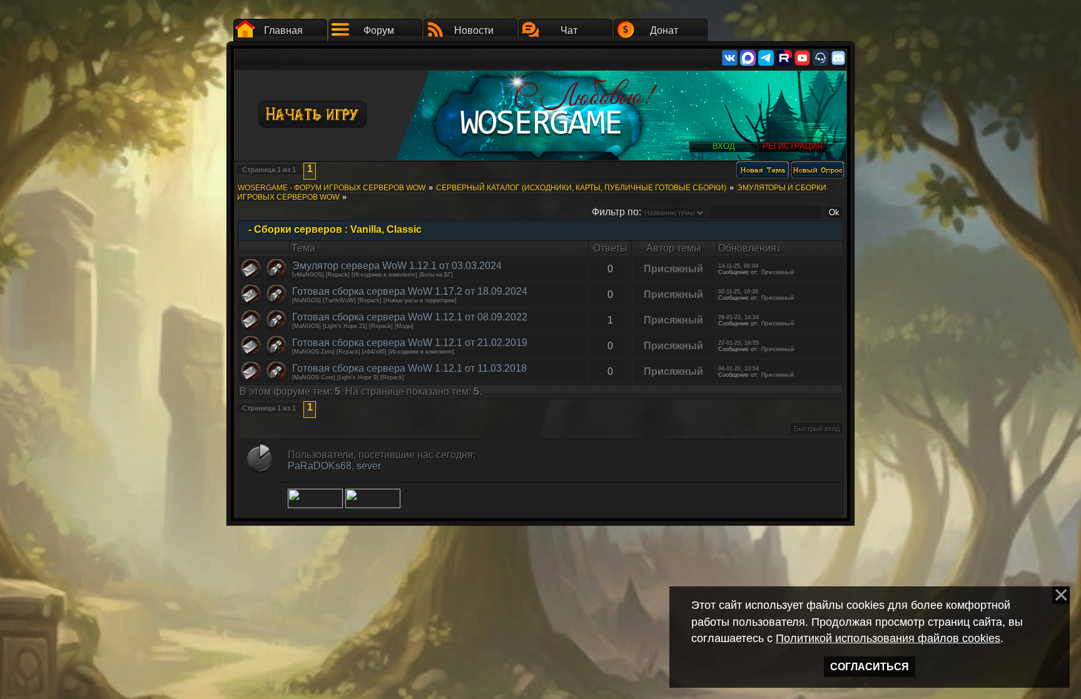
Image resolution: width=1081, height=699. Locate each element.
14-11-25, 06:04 (738, 266)
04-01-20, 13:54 (738, 368)
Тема (303, 248)
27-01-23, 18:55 (738, 343)
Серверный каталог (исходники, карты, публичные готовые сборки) (581, 187)
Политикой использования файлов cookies (888, 638)
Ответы (610, 248)
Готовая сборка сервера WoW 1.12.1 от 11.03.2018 (409, 368)
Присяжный (673, 268)
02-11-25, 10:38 (738, 291)
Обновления (747, 248)
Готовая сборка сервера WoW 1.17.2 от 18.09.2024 (409, 291)
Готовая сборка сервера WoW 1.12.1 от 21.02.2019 (409, 342)
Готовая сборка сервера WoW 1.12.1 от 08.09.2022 (409, 317)
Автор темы (673, 248)
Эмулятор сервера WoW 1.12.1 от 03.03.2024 (397, 265)
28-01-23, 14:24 (738, 317)
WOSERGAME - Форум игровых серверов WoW (331, 187)
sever (369, 466)
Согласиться (869, 666)
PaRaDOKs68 (320, 466)
